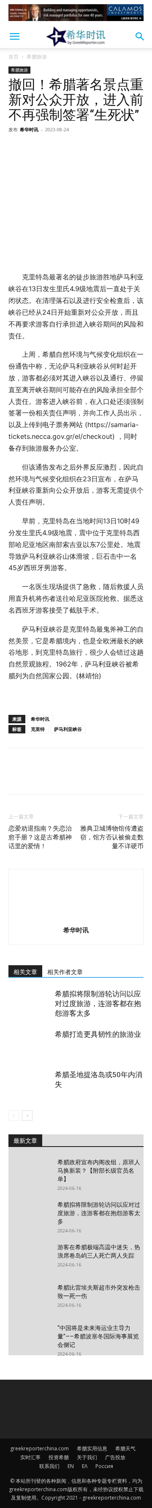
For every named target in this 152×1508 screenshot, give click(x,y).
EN (71, 1466)
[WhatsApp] (75, 148)
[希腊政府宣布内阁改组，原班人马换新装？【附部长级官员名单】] (29, 1172)
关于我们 (87, 1457)
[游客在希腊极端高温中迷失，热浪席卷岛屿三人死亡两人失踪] (29, 1257)
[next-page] (27, 1115)
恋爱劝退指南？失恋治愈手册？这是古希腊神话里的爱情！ (40, 837)
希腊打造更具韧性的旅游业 (98, 1034)
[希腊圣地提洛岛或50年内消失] (29, 1084)
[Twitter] (36, 148)
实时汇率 (30, 1457)
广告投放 (115, 1457)
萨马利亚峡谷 (68, 729)
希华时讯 (29, 129)
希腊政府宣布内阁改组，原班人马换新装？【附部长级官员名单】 (98, 1170)
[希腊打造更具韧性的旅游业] (29, 1044)
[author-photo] (76, 918)
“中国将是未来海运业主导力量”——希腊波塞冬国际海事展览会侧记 (98, 1336)
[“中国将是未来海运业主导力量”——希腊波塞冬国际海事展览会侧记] (29, 1338)
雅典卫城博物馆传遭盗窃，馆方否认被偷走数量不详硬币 (112, 837)
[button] (14, 36)
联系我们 (49, 1466)
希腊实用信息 (92, 1448)
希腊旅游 (37, 56)
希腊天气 (125, 1448)
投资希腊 (59, 1457)
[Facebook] (16, 148)
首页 (13, 56)
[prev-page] (13, 1115)
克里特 (38, 729)
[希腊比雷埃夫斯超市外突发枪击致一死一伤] (29, 1298)
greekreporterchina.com (39, 1448)
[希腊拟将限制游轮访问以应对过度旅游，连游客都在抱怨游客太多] (29, 1003)
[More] (95, 148)
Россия (104, 1466)
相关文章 (25, 972)
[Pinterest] (55, 148)
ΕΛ (84, 1466)
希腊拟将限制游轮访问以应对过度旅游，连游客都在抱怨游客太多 (98, 1003)
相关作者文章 (65, 972)
